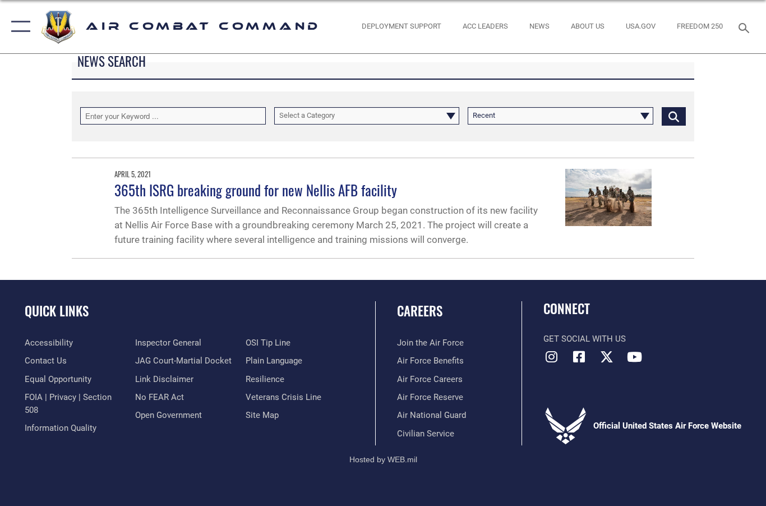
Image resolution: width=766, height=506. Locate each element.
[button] (18, 26)
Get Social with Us (584, 339)
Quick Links (57, 310)
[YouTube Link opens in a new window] (634, 356)
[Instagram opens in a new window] (551, 356)
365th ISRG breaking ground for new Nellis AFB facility (255, 190)
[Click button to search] (674, 115)
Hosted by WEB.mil (383, 459)
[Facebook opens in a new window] (579, 356)
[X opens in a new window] (606, 356)
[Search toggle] (745, 27)
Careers (419, 310)
